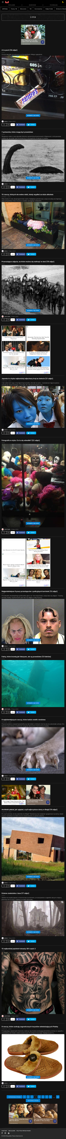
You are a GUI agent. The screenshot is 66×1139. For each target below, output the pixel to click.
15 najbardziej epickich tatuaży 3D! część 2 (19, 949)
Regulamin (12, 1130)
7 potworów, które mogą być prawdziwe (17, 132)
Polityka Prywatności (23, 1130)
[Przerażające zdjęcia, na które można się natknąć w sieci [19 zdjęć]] (33, 290)
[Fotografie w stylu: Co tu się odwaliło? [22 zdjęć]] (33, 485)
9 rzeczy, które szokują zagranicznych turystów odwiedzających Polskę (30, 1027)
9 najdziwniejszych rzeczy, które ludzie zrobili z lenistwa (23, 720)
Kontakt (4, 1130)
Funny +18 (14, 9)
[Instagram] (5, 1133)
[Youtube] (8, 1133)
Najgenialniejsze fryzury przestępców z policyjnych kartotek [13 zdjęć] (29, 591)
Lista (3, 52)
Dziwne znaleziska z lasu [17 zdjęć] (15, 893)
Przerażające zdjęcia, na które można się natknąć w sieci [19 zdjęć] (28, 262)
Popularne (11, 5)
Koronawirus (38, 9)
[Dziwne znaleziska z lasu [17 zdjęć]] (33, 918)
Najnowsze (32, 5)
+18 (30, 9)
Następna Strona (33, 1100)
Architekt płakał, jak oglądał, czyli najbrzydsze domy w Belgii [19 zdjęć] (29, 810)
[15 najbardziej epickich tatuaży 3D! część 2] (33, 983)
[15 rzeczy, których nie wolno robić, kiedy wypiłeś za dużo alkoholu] (33, 225)
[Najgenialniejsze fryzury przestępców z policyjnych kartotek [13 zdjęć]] (33, 621)
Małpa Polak (49, 9)
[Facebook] (2, 1133)
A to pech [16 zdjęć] (9, 50)
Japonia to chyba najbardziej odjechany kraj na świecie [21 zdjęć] (27, 379)
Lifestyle (4, 380)
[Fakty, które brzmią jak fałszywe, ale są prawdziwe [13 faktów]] (33, 683)
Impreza (4, 196)
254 (58, 1097)
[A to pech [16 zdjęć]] (33, 87)
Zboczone (23, 9)
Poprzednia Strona (14, 1097)
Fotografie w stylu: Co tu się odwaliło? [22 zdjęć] (21, 440)
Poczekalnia (54, 5)
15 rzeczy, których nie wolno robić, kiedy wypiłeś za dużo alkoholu (27, 194)
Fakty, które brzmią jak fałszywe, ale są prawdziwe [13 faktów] (26, 657)
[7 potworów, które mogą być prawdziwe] (33, 161)
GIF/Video (5, 9)
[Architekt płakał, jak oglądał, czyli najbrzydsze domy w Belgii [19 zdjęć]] (33, 849)
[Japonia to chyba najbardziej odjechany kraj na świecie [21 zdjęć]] (33, 407)
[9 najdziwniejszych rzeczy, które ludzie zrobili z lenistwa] (33, 750)
